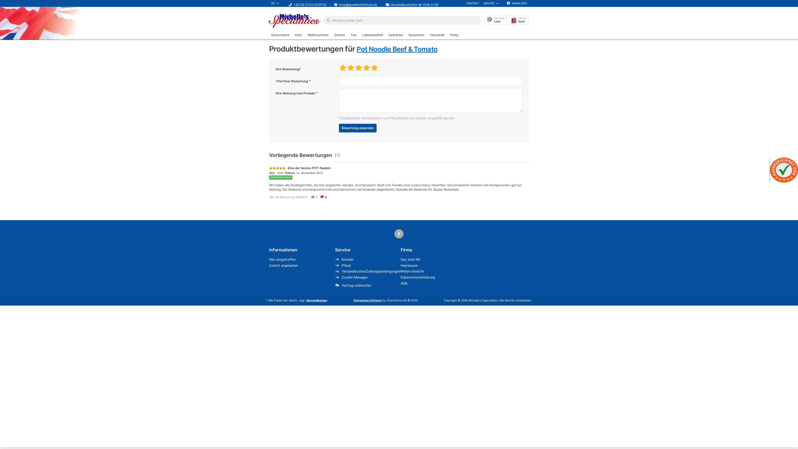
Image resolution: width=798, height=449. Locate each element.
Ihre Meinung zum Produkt (295, 93)
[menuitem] (281, 35)
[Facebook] (399, 233)
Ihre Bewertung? (288, 69)
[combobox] (402, 20)
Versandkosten (316, 300)
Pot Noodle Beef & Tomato (397, 49)
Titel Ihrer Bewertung (292, 81)
